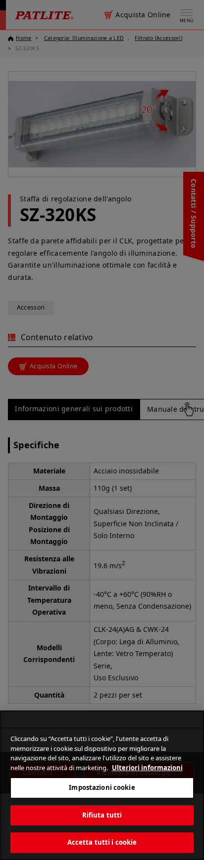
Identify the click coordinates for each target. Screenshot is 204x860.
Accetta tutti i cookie (102, 842)
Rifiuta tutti (102, 815)
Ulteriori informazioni (147, 767)
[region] (102, 785)
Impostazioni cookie (102, 787)
